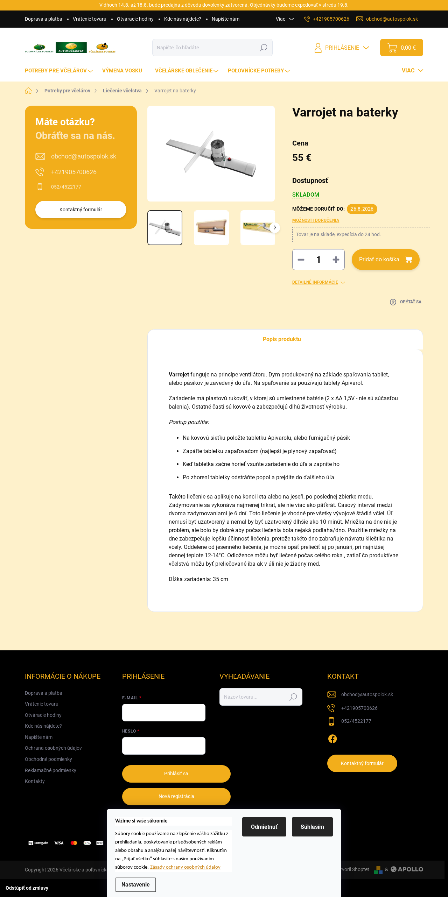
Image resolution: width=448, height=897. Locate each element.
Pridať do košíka (379, 259)
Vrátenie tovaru (89, 19)
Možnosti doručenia (315, 220)
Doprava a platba (43, 19)
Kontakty (35, 781)
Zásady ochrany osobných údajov (185, 867)
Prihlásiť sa (176, 773)
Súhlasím (312, 827)
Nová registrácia (176, 796)
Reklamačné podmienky (50, 770)
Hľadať (263, 47)
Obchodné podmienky (48, 759)
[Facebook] (332, 737)
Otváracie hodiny (135, 19)
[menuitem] (59, 71)
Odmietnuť (264, 827)
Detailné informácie (315, 282)
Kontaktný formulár (80, 209)
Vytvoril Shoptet (352, 869)
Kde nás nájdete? (182, 19)
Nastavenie (135, 884)
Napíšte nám (225, 19)
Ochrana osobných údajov (53, 748)
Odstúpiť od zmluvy (27, 888)
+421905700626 (74, 172)
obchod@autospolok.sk (83, 156)
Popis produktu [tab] (282, 339)
